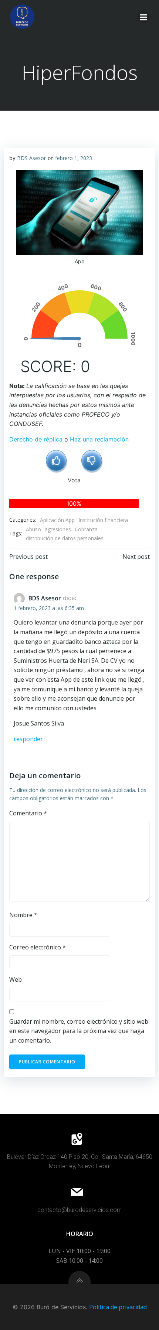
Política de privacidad (118, 1307)
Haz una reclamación (99, 439)
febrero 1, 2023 (73, 158)
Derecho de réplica (35, 439)
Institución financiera (103, 520)
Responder (28, 739)
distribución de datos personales (65, 538)
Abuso (33, 529)
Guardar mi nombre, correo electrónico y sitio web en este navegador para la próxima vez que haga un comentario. (78, 1030)
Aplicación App (57, 520)
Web (15, 979)
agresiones (58, 529)
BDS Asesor (31, 158)
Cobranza (86, 529)
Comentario (28, 813)
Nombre (23, 915)
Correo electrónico (37, 947)
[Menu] (143, 16)
